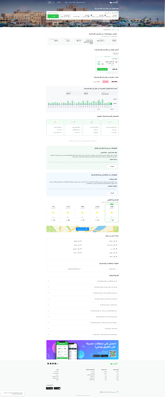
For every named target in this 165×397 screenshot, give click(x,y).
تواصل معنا (56, 371)
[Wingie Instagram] (53, 364)
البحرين (105, 373)
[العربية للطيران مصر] (105, 82)
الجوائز (57, 380)
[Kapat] (2, 393)
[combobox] (111, 16)
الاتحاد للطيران (92, 378)
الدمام (118, 375)
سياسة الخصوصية (55, 376)
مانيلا (118, 376)
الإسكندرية (112, 29)
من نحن (57, 375)
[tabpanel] (82, 65)
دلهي (118, 380)
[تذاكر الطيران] (118, 29)
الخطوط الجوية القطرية (91, 375)
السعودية (93, 371)
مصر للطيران (92, 376)
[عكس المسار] (104, 16)
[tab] (116, 53)
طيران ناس (93, 373)
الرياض (117, 371)
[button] (111, 104)
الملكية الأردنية (92, 380)
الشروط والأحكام (55, 378)
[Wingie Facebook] (55, 364)
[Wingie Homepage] (114, 2)
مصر (116, 29)
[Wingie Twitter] (50, 364)
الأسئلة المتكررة (55, 373)
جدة (118, 373)
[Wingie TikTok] (48, 364)
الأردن (105, 378)
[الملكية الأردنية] (96, 82)
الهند (106, 376)
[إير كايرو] (115, 82)
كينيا (106, 380)
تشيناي (117, 378)
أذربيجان (105, 371)
